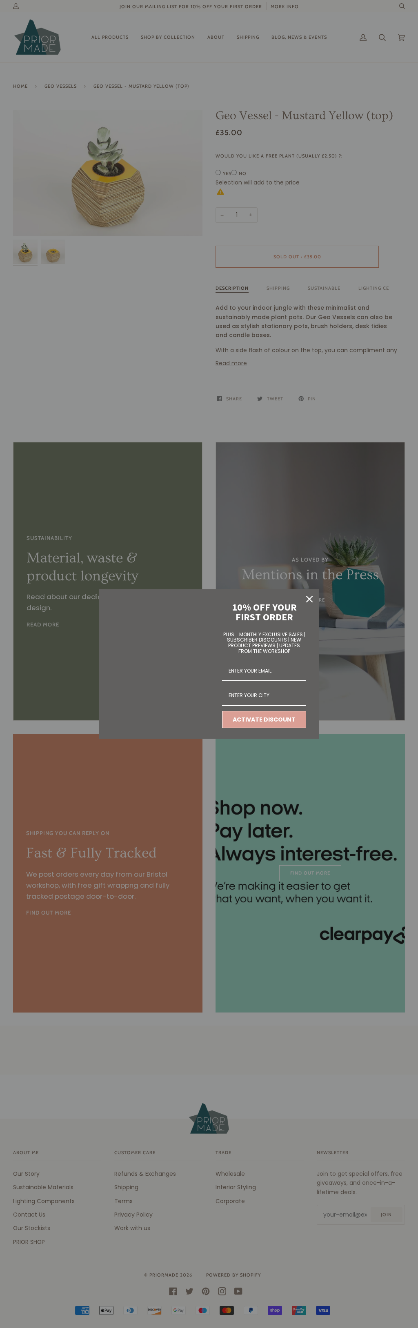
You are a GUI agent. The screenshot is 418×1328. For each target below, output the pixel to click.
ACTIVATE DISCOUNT (264, 719)
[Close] (309, 599)
